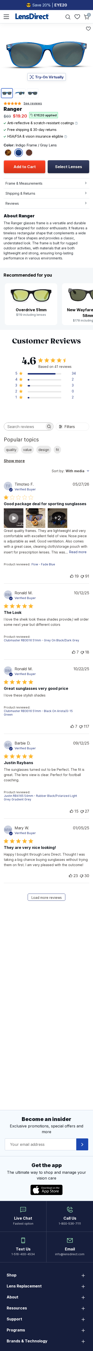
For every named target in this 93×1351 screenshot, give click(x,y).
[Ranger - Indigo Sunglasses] (18, 152)
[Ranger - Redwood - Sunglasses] (29, 152)
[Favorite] (88, 29)
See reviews (33, 103)
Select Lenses (68, 166)
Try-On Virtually (49, 77)
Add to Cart (25, 166)
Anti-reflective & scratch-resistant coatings (41, 123)
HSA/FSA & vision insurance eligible (35, 136)
